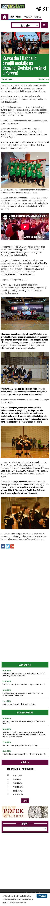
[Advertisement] (25, 576)
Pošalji (25, 800)
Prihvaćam (42, 895)
